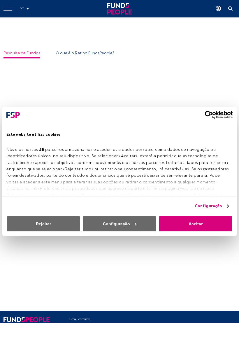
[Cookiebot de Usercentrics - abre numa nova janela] (207, 115)
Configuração (208, 205)
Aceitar (196, 223)
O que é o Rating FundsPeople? (85, 53)
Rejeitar (43, 223)
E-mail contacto (79, 319)
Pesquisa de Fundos (21, 53)
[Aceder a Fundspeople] (218, 8)
